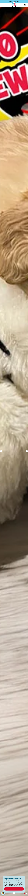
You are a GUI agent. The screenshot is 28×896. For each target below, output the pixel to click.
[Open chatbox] (3, 893)
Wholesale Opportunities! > (14, 1)
